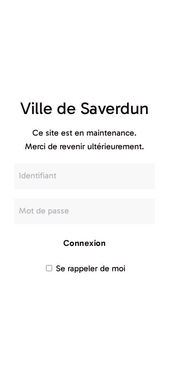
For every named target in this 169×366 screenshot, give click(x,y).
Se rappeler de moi (89, 268)
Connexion (84, 243)
